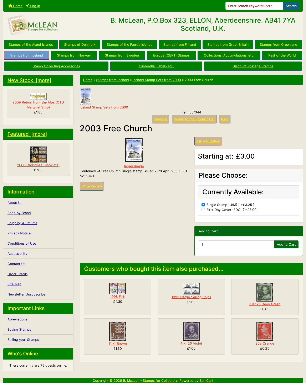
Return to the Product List (194, 119)
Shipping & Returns (22, 223)
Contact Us (16, 264)
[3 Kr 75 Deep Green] (264, 292)
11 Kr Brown (117, 343)
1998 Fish (117, 296)
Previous (160, 119)
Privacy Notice (19, 233)
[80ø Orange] (264, 331)
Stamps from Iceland (26, 55)
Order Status (17, 274)
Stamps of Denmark (80, 44)
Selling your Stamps (23, 339)
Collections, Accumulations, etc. (229, 55)
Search (291, 6)
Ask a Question (208, 141)
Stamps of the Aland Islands (31, 44)
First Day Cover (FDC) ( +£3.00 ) (232, 210)
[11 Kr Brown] (117, 331)
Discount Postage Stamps (253, 66)
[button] (298, 362)
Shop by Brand (19, 213)
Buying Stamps (19, 329)
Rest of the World (282, 55)
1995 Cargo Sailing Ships (191, 297)
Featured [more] (27, 134)
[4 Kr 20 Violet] (191, 331)
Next (225, 119)
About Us (14, 203)
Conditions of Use (21, 243)
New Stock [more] (29, 80)
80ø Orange (264, 343)
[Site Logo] (53, 25)
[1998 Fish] (117, 288)
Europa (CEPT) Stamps (171, 55)
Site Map (14, 284)
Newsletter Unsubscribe (26, 294)
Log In (34, 6)
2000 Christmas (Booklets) (38, 165)
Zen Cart (206, 380)
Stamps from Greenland (278, 44)
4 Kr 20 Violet (191, 343)
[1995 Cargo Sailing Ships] (191, 288)
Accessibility (17, 253)
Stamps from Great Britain (228, 44)
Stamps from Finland (179, 44)
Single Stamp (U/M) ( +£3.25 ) (230, 205)
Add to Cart (286, 244)
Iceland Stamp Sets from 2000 (157, 80)
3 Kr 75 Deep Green (264, 304)
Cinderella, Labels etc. (156, 66)
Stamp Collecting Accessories (56, 66)
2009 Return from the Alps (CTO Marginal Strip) (38, 104)
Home (17, 6)
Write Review (92, 186)
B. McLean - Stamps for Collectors (150, 380)
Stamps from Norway (74, 55)
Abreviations (17, 319)
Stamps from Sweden (122, 55)
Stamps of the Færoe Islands (129, 44)
